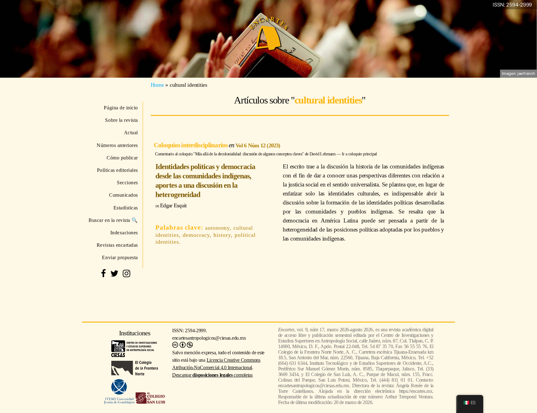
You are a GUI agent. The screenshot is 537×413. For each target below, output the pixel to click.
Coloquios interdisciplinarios (191, 145)
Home (157, 85)
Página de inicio (121, 107)
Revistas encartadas (117, 245)
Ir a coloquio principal (359, 153)
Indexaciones (124, 232)
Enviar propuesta (120, 257)
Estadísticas (125, 207)
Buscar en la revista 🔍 (113, 220)
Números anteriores (117, 145)
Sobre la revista (121, 120)
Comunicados (123, 195)
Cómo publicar (122, 157)
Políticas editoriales (117, 170)
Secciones (127, 182)
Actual (131, 132)
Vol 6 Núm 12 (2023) (258, 145)
